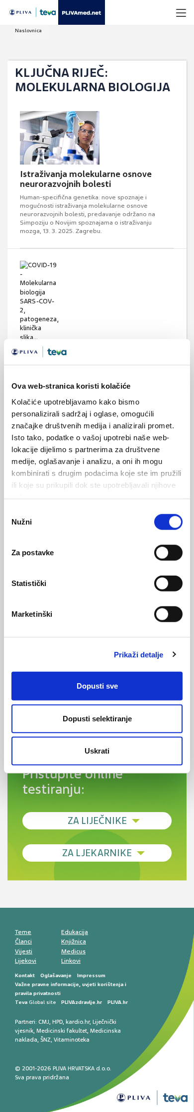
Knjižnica (73, 941)
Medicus (73, 951)
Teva (21, 1002)
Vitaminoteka (72, 1039)
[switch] (168, 553)
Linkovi (71, 961)
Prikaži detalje (139, 654)
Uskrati (97, 751)
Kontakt (25, 975)
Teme (23, 932)
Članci (23, 941)
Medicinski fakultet (61, 1030)
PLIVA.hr (117, 1002)
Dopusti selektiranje (97, 718)
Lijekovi (25, 961)
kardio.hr (78, 1021)
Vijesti (23, 951)
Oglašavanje (56, 975)
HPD (57, 1021)
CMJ (43, 1021)
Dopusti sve (97, 686)
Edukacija (74, 932)
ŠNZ (45, 1039)
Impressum (91, 975)
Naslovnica (28, 30)
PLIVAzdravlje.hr (81, 1002)
